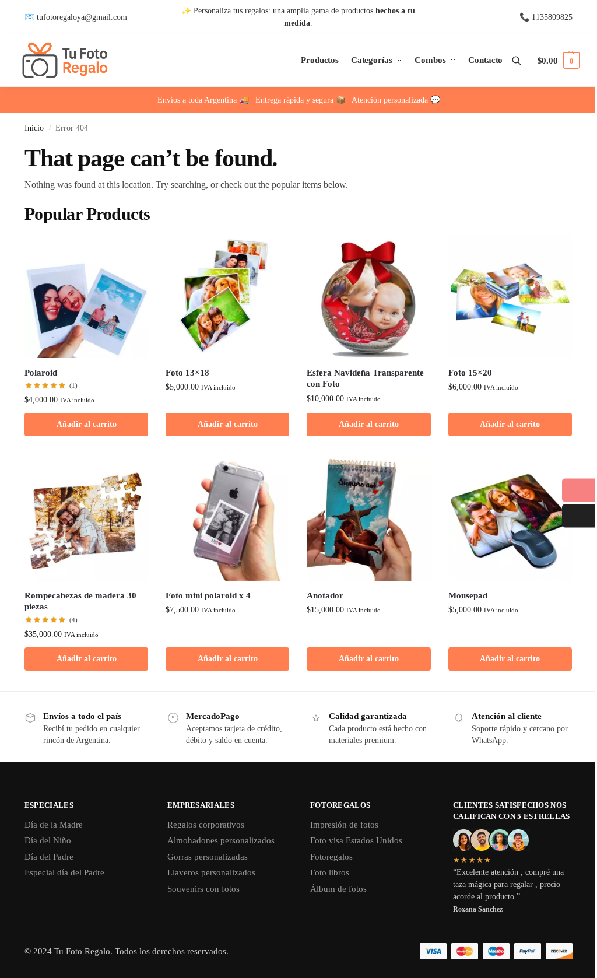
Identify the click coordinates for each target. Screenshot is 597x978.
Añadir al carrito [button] (87, 424)
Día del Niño (47, 840)
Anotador (325, 595)
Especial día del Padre (64, 872)
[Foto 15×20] (510, 296)
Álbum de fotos (338, 888)
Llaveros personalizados (211, 872)
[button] (559, 60)
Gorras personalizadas (207, 856)
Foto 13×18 (187, 372)
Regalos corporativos (205, 824)
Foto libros (329, 872)
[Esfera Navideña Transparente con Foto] (368, 296)
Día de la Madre (53, 824)
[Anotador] (368, 518)
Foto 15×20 (470, 372)
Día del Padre (48, 856)
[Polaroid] (86, 296)
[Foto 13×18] (227, 296)
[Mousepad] (510, 518)
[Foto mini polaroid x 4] (227, 518)
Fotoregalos (331, 856)
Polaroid (40, 372)
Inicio (34, 128)
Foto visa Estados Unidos (356, 840)
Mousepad (467, 595)
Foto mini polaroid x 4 (208, 595)
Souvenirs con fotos (203, 888)
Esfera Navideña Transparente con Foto (365, 378)
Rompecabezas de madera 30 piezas (80, 601)
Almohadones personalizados (221, 840)
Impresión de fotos (344, 824)
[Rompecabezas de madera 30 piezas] (86, 518)
